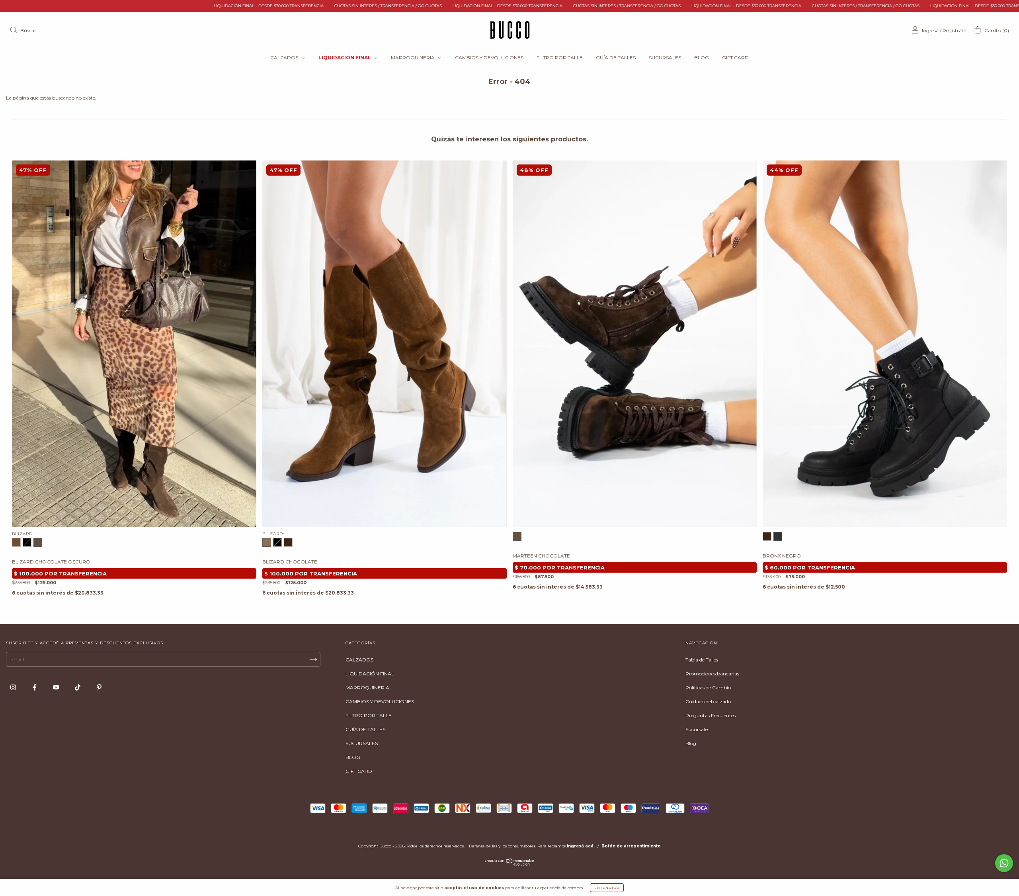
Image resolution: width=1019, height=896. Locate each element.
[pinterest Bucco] (99, 687)
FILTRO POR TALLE (560, 58)
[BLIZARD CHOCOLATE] (16, 542)
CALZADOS (284, 58)
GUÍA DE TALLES (616, 58)
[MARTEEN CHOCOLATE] (517, 536)
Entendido (606, 888)
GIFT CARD (735, 58)
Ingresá (930, 30)
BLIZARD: (23, 533)
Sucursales (697, 729)
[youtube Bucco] (56, 687)
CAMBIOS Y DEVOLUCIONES (489, 58)
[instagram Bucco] (13, 687)
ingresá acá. (581, 846)
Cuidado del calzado (708, 701)
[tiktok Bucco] (78, 687)
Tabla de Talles (701, 660)
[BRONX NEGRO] (777, 536)
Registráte (954, 30)
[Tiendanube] (510, 864)
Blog (690, 743)
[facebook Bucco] (35, 687)
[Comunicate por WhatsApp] (1004, 863)
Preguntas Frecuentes (710, 715)
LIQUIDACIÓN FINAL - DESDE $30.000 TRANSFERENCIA (171, 5)
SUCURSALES (665, 58)
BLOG (701, 58)
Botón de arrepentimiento (631, 846)
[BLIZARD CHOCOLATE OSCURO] (37, 542)
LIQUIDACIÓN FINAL (345, 58)
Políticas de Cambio (708, 688)
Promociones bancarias (712, 674)
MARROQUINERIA (413, 58)
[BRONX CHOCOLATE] (767, 536)
